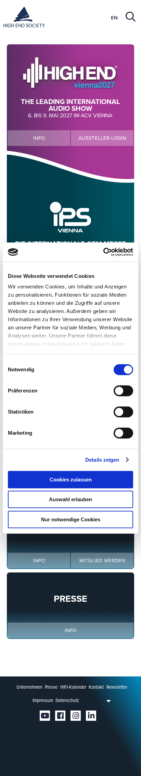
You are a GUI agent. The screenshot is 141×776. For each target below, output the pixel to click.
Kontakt (96, 687)
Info (39, 138)
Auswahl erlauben (70, 499)
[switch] (123, 390)
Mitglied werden (102, 560)
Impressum (43, 700)
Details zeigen (102, 460)
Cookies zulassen (71, 479)
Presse (51, 687)
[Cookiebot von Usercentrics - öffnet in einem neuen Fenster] (103, 252)
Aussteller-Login (102, 138)
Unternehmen (29, 687)
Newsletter (116, 687)
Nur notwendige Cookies (70, 519)
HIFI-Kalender (73, 687)
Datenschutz (67, 700)
